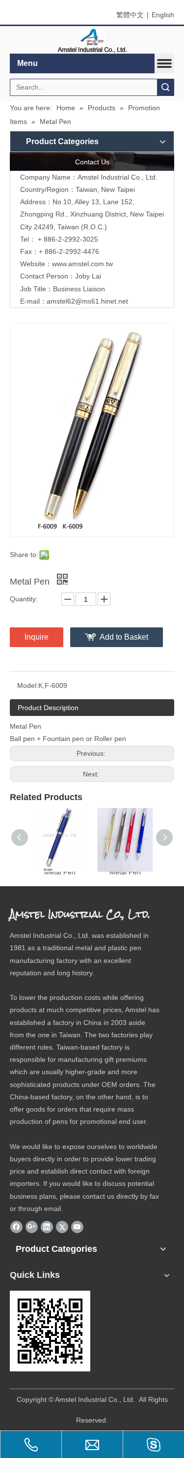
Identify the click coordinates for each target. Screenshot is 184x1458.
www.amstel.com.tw (82, 264)
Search (165, 87)
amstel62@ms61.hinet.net (88, 301)
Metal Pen (60, 872)
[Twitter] (62, 1226)
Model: (27, 685)
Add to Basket (124, 637)
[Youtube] (77, 1226)
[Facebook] (16, 1226)
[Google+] (32, 1226)
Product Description (48, 708)
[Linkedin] (47, 1226)
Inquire (37, 637)
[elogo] (92, 40)
